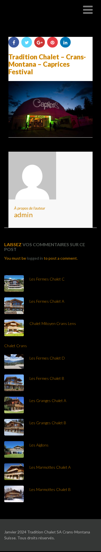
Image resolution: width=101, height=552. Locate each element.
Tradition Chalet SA (31, 10)
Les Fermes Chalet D (47, 358)
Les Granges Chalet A (47, 400)
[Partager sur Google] (39, 42)
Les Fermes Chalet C (47, 279)
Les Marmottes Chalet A (50, 467)
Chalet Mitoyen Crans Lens (52, 323)
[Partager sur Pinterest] (52, 42)
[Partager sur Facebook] (13, 42)
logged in (35, 258)
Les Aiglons (39, 445)
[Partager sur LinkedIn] (65, 42)
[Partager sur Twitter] (26, 42)
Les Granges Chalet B (47, 422)
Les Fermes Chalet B (46, 378)
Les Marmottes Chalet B (50, 489)
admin (23, 214)
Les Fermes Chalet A (46, 301)
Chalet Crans (15, 345)
